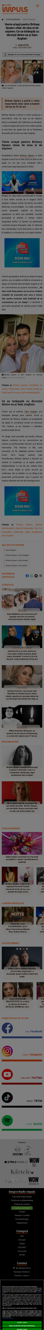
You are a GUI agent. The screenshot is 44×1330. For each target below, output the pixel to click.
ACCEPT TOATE (22, 1322)
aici (21, 1300)
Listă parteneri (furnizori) (7, 1318)
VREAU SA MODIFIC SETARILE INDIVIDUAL (22, 1326)
